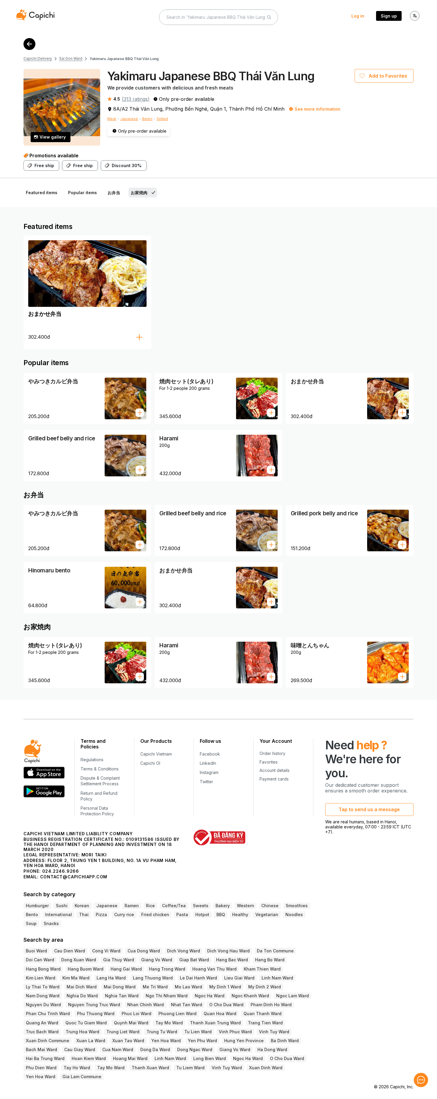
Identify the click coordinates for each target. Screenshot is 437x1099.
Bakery (223, 905)
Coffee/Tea (174, 905)
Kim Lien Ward (40, 977)
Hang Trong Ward (167, 968)
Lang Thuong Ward (153, 977)
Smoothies (297, 905)
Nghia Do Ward (82, 995)
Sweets (200, 905)
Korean (82, 905)
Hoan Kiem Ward (89, 1058)
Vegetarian (266, 914)
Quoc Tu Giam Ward (86, 1022)
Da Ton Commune (275, 950)
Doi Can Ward (40, 959)
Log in (357, 15)
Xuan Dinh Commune (47, 1040)
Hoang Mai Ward (130, 1058)
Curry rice (124, 914)
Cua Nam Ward (117, 1049)
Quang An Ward (42, 1022)
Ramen (132, 905)
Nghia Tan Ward (122, 995)
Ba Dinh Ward (285, 1040)
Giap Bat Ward (194, 959)
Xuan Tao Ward (128, 1040)
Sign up (389, 15)
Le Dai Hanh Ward (198, 977)
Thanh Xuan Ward (150, 1067)
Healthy (240, 914)
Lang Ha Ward (111, 977)
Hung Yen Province (244, 1040)
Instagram (209, 772)
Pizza (101, 914)
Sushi (61, 905)
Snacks (51, 923)
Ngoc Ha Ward (209, 995)
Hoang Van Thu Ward (214, 968)
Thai (84, 914)
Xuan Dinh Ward (265, 1067)
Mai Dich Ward (82, 986)
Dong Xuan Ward (78, 959)
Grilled (162, 119)
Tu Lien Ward (198, 1031)
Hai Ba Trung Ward (45, 1058)
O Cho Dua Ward (226, 1004)
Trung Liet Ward (122, 1031)
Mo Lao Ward (188, 986)
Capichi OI (150, 763)
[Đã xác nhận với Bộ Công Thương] (219, 837)
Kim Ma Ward (75, 977)
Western (245, 905)
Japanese (129, 119)
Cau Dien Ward (69, 950)
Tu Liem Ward (190, 1067)
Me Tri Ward (155, 986)
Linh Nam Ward (277, 977)
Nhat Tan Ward (186, 1004)
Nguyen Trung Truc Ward (94, 1004)
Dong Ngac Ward (194, 1049)
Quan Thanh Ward (262, 1013)
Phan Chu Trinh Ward (48, 1013)
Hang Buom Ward (85, 968)
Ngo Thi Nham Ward (167, 995)
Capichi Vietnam (156, 753)
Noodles (294, 914)
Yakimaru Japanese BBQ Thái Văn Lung (124, 58)
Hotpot (202, 914)
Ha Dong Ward (272, 1049)
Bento (147, 119)
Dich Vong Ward (183, 950)
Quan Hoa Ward (220, 1013)
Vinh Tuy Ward (274, 1031)
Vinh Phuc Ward (235, 1031)
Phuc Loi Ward (136, 1013)
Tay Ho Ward (77, 1067)
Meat (111, 119)
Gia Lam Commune (81, 1076)
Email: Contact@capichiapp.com (65, 876)
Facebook (210, 753)
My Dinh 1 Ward (225, 986)
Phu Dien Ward (41, 1067)
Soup (31, 923)
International (58, 914)
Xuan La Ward (90, 1040)
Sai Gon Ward (70, 58)
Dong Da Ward (155, 1049)
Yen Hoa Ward (166, 1040)
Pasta (182, 914)
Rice (150, 905)
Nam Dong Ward (42, 995)
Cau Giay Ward (79, 1049)
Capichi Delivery (37, 58)
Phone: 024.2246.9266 (51, 871)
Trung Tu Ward (162, 1031)
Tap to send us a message (369, 809)
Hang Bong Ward (43, 968)
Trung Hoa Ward (82, 1031)
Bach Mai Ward (41, 1049)
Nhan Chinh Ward (145, 1004)
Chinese (270, 905)
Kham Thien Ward (262, 968)
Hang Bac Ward (232, 959)
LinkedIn (208, 763)
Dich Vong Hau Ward (228, 950)
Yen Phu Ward (202, 1040)
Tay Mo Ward (169, 1022)
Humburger (37, 905)
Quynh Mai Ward (131, 1022)
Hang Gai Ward (126, 968)
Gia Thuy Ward (118, 959)
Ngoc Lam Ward (292, 995)
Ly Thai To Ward (42, 986)
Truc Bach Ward (42, 1031)
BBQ (220, 914)
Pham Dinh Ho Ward (271, 1004)
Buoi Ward (36, 950)
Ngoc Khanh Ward (250, 995)
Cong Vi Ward (106, 950)
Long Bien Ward (209, 1058)
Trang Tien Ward (265, 1022)
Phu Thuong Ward (95, 1013)
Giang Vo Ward (156, 959)
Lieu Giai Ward (239, 977)
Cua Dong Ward (144, 950)
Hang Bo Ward (269, 959)
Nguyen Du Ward (43, 1004)
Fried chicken (155, 914)
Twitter (206, 781)
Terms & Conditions (100, 768)
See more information (317, 109)
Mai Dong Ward (120, 986)
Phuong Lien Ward (177, 1013)
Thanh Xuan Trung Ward (215, 1022)
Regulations (92, 759)
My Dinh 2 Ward (264, 986)
